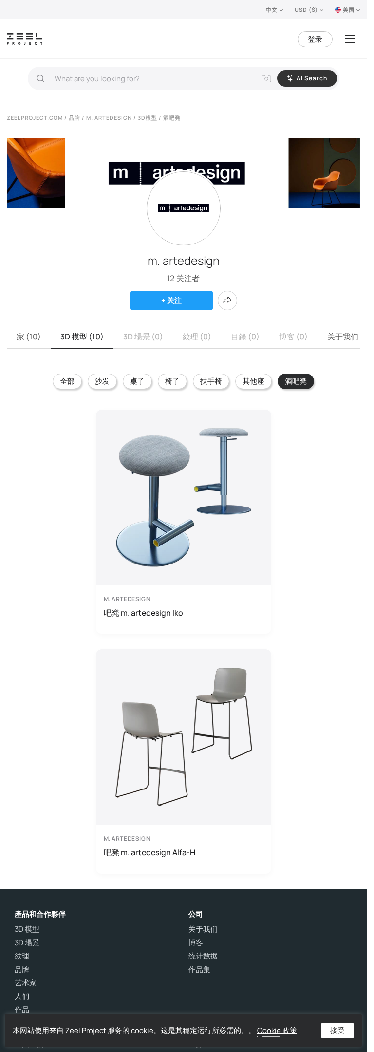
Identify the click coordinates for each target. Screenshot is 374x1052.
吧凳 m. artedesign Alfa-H (149, 852)
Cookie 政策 (277, 1030)
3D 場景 (27, 943)
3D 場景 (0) (143, 336)
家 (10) (29, 336)
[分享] (227, 300)
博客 (195, 943)
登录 (315, 39)
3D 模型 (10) (82, 336)
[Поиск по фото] (266, 78)
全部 (67, 381)
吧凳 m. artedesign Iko (143, 612)
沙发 (102, 381)
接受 (337, 1030)
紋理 (22, 956)
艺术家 (26, 983)
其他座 (253, 381)
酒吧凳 (296, 381)
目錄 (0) (245, 336)
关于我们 (342, 336)
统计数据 (203, 956)
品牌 (22, 970)
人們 (22, 996)
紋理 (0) (197, 336)
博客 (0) (293, 336)
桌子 (137, 381)
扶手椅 (211, 381)
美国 (349, 9)
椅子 (172, 381)
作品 (22, 1009)
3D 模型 (27, 929)
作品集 (199, 970)
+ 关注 (171, 300)
